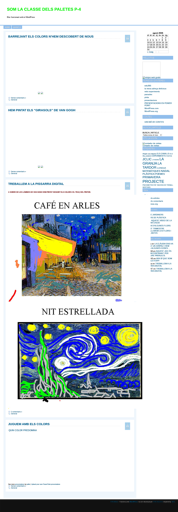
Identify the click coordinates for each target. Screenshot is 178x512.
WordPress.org (151, 111)
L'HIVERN (155, 160)
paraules (148, 94)
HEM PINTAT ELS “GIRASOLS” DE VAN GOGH (41, 110)
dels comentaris (153, 201)
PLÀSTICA (149, 174)
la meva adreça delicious (155, 88)
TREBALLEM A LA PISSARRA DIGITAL (157, 264)
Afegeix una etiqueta (149, 154)
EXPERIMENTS (158, 156)
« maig (150, 52)
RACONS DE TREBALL (165, 185)
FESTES (169, 156)
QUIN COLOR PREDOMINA (23, 430)
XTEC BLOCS (158, 502)
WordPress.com (151, 108)
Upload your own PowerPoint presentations (45, 484)
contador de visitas (151, 145)
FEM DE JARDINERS (153, 215)
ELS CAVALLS (163, 154)
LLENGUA (161, 168)
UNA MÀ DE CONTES (154, 122)
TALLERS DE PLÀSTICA (155, 217)
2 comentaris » (16, 412)
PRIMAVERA (151, 177)
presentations (19, 484)
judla (28, 484)
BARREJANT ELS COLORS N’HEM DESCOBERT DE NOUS (51, 36)
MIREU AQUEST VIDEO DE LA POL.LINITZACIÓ (158, 221)
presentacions (150, 100)
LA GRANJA (153, 161)
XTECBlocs (114, 502)
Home (7, 27)
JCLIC (147, 159)
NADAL (165, 170)
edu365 (147, 86)
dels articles (152, 198)
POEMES (160, 174)
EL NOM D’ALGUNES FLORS (157, 226)
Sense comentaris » (18, 98)
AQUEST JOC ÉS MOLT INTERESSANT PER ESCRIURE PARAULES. (157, 253)
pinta (146, 97)
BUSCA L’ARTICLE (151, 133)
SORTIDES (146, 187)
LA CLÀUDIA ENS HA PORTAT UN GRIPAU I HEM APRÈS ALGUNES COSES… (158, 246)
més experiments (152, 91)
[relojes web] (150, 75)
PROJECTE (153, 181)
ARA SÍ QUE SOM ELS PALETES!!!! (158, 259)
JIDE (173, 502)
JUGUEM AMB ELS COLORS (29, 424)
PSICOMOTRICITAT (149, 185)
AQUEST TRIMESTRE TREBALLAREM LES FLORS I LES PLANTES (157, 230)
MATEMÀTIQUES (151, 171)
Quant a (17, 27)
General (14, 100)
